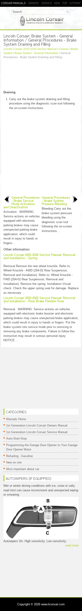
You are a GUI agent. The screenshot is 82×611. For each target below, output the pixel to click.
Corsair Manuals (13, 3)
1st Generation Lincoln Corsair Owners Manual (36, 425)
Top (64, 3)
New (57, 3)
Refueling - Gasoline (19, 456)
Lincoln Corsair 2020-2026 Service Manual (30, 49)
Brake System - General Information (37, 53)
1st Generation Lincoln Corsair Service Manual (36, 432)
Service (46, 3)
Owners (33, 3)
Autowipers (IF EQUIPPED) (28, 478)
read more (72, 545)
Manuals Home (16, 419)
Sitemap (75, 3)
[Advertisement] (41, 75)
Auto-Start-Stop (16, 438)
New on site (14, 462)
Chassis (64, 49)
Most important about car (22, 469)
